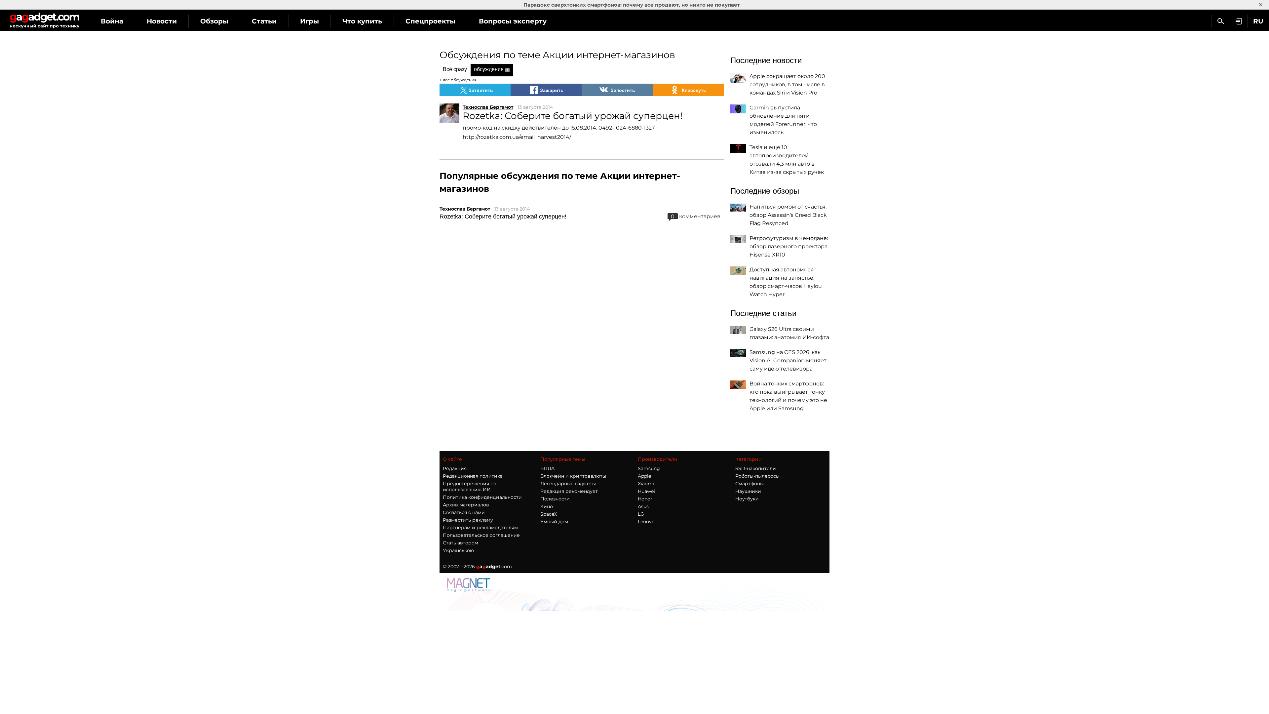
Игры (309, 21)
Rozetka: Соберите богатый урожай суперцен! (503, 216)
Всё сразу (455, 69)
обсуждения (491, 69)
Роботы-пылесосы (757, 476)
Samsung (649, 468)
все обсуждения (460, 79)
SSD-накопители (755, 468)
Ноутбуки (747, 499)
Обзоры (214, 21)
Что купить (362, 21)
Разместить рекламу (468, 520)
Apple (644, 476)
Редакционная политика (473, 476)
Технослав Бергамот (488, 107)
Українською (458, 550)
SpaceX (548, 514)
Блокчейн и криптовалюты (573, 476)
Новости (162, 21)
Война (112, 21)
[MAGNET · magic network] (469, 592)
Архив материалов (466, 505)
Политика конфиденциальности (482, 497)
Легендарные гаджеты (568, 484)
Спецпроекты (430, 21)
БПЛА (547, 468)
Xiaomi (646, 484)
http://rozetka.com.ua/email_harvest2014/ (517, 137)
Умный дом (554, 522)
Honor (645, 499)
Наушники (748, 491)
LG (641, 514)
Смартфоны (749, 484)
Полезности (555, 499)
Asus (643, 506)
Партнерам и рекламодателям (480, 528)
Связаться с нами (464, 512)
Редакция (455, 468)
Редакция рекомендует (569, 491)
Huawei (646, 491)
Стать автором (460, 543)
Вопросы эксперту (513, 21)
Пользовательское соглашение (481, 535)
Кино (546, 506)
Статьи (264, 21)
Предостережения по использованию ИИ (469, 487)
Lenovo (646, 522)
